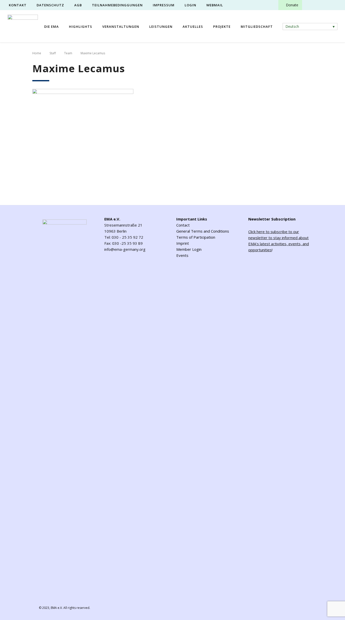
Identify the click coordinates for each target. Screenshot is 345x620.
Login (190, 5)
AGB (78, 5)
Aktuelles (193, 26)
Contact (183, 225)
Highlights (80, 26)
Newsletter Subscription (271, 218)
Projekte (222, 26)
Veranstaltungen (120, 26)
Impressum (164, 5)
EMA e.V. (57, 608)
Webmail (214, 5)
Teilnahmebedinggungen (117, 5)
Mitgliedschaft (257, 26)
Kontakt (18, 5)
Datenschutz (50, 5)
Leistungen (161, 26)
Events (182, 255)
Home (36, 53)
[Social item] (310, 5)
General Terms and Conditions (202, 231)
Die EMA (51, 26)
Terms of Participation (195, 237)
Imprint (182, 243)
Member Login (189, 249)
